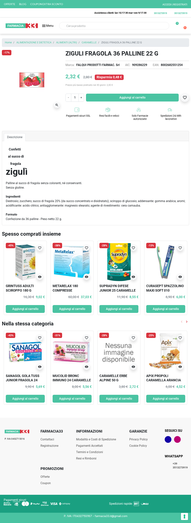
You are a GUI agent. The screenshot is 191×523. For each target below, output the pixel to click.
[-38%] (72, 262)
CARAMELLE (89, 42)
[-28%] (118, 262)
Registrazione (49, 445)
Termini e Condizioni (89, 452)
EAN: (156, 65)
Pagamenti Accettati (89, 445)
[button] (48, 26)
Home (8, 42)
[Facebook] (168, 439)
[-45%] (25, 262)
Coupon (45, 483)
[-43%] (25, 352)
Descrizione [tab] (14, 137)
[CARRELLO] (183, 26)
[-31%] (72, 352)
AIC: (127, 65)
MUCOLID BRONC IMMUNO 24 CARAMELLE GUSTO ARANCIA (72, 380)
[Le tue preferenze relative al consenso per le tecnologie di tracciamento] (184, 516)
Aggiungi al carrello (132, 97)
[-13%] (165, 262)
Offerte (45, 477)
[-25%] (165, 352)
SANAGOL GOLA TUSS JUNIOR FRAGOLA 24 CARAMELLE (22, 380)
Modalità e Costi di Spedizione (96, 439)
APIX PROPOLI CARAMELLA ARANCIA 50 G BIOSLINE (163, 380)
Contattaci (47, 439)
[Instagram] (177, 439)
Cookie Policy (138, 445)
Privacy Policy (138, 439)
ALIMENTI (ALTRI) (66, 42)
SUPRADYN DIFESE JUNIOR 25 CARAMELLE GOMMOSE (117, 290)
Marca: (70, 65)
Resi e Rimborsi (86, 458)
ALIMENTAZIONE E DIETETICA (33, 42)
